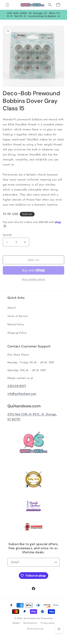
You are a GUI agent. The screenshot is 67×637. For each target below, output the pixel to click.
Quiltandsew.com (31, 618)
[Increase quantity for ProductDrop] (25, 242)
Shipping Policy (17, 333)
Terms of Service (17, 316)
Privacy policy (48, 622)
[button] (7, 5)
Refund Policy (15, 324)
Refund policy (30, 622)
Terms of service (35, 628)
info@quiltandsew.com (21, 394)
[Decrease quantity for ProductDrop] (7, 242)
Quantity (7, 235)
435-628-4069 (16, 386)
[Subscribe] (55, 562)
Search (11, 307)
